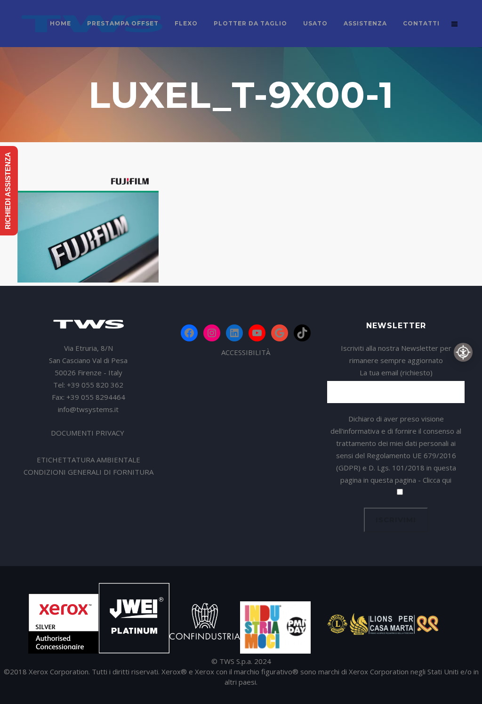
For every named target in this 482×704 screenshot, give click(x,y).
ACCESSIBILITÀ (245, 352)
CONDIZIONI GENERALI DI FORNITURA (88, 472)
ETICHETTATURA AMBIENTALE (88, 459)
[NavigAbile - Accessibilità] (463, 352)
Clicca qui (437, 480)
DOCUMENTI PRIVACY (88, 432)
